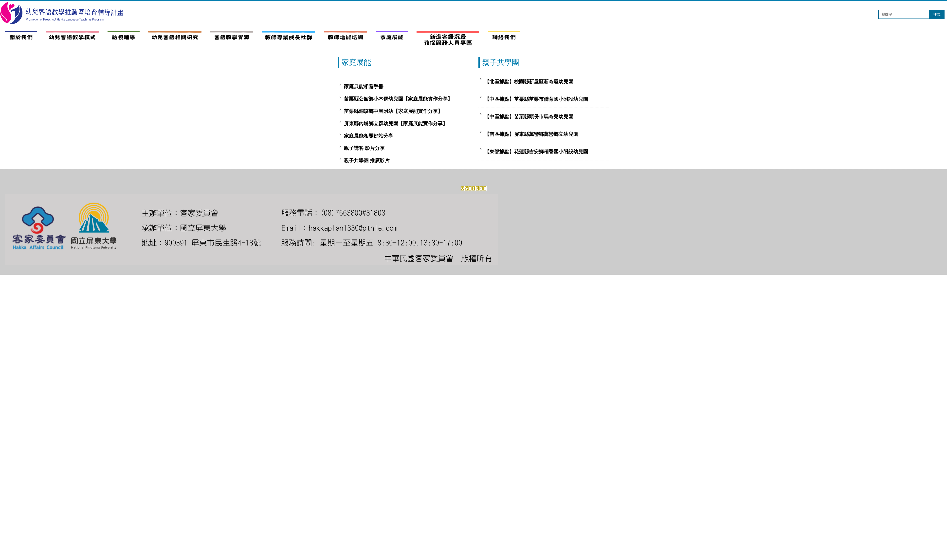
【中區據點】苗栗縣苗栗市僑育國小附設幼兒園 (536, 99)
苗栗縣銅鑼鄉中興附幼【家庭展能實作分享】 (393, 111)
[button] (72, 38)
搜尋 (937, 15)
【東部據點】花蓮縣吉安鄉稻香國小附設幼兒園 (536, 151)
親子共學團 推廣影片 (367, 160)
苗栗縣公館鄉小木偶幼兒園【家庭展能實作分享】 (398, 98)
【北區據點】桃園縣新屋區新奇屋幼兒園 (529, 81)
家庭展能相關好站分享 (368, 135)
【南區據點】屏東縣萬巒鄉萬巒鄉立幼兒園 (531, 134)
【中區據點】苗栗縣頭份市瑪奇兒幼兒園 (529, 116)
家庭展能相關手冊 (363, 86)
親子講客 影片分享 (364, 148)
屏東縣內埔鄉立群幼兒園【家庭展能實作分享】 (396, 123)
